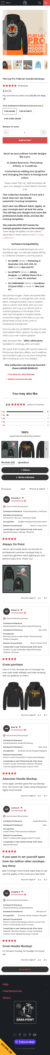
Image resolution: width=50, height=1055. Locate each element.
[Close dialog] (48, 512)
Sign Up (33, 538)
